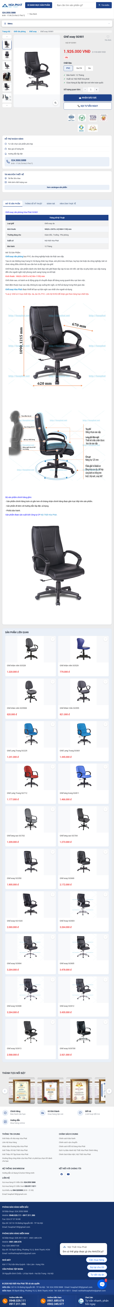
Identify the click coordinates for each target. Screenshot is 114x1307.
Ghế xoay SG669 (67, 878)
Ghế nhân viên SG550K (17, 708)
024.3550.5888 (18, 160)
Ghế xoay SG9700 (67, 1048)
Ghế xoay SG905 (67, 963)
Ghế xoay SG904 (14, 963)
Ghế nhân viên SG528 (16, 665)
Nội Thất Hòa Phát (49, 514)
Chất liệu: (68, 63)
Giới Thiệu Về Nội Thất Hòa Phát (15, 1150)
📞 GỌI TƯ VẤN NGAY (88, 106)
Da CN (79, 68)
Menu (10, 23)
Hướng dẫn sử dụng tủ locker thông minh (18, 1173)
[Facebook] (61, 1174)
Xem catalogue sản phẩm (57, 187)
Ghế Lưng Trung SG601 (70, 750)
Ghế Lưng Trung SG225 (17, 750)
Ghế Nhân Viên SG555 (69, 708)
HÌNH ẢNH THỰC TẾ (68, 203)
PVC (68, 68)
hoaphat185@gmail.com (17, 1194)
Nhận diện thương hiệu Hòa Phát (15, 1146)
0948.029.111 (15, 1215)
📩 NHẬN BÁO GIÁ (87, 97)
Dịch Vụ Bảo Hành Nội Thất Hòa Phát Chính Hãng (78, 1150)
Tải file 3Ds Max (14, 178)
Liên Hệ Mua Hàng (9, 1142)
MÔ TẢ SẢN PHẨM (12, 203)
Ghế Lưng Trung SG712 (17, 793)
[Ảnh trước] (7, 37)
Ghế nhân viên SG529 (69, 665)
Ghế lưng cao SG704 (69, 835)
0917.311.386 (29, 1215)
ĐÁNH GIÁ (51, 203)
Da (89, 68)
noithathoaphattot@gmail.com (22, 1253)
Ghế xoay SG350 (14, 878)
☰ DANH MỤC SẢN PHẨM (38, 5)
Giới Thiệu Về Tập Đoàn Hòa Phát (15, 1154)
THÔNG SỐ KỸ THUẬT (33, 203)
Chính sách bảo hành (67, 1138)
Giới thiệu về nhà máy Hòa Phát (14, 1138)
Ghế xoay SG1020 (15, 920)
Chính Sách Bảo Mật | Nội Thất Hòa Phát (75, 1154)
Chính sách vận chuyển (68, 1142)
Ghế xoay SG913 (14, 1048)
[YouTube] (68, 1174)
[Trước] (5, 1091)
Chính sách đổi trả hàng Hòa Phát (72, 1146)
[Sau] (109, 1091)
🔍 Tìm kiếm (104, 5)
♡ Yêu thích (32, 14)
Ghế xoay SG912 (67, 1006)
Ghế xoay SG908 (14, 1006)
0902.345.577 (55, 1304)
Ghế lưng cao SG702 (16, 835)
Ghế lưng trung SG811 (69, 793)
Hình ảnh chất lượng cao (17, 182)
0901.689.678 (15, 1241)
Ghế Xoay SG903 (67, 920)
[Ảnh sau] (7, 105)
